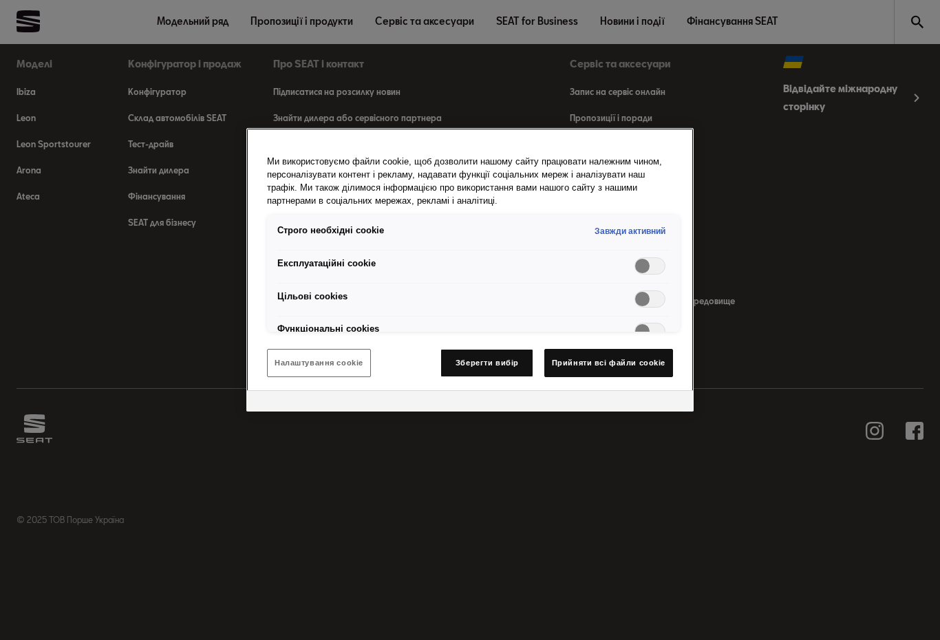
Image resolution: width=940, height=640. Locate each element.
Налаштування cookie (319, 363)
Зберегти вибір (487, 363)
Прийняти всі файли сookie (608, 363)
